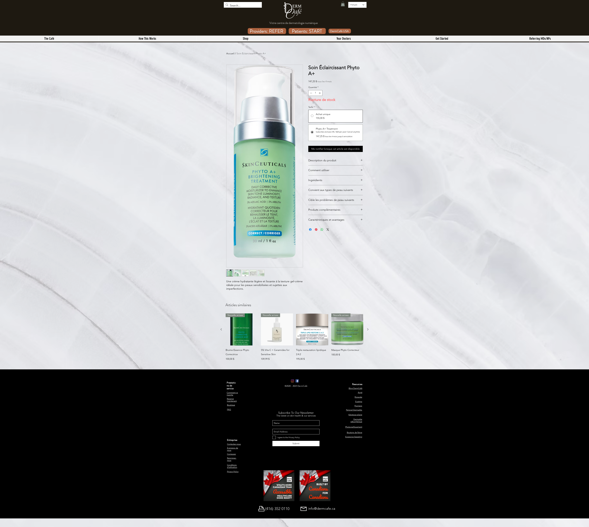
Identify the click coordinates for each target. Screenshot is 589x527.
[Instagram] (292, 380)
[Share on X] (328, 229)
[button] (343, 4)
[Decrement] (311, 93)
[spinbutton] (315, 93)
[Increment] (320, 93)
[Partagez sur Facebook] (310, 229)
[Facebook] (297, 380)
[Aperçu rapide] (312, 329)
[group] (294, 337)
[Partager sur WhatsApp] (322, 229)
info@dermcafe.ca (321, 508)
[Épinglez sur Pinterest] (316, 229)
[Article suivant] (368, 329)
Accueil (230, 53)
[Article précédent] (221, 329)
